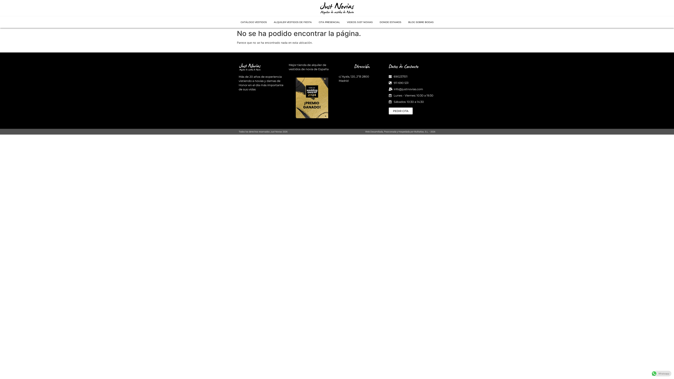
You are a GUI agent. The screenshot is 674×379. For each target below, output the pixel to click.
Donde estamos (390, 22)
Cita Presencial (329, 22)
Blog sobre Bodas (421, 22)
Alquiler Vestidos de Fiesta (293, 22)
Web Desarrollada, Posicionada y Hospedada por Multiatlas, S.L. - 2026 (400, 131)
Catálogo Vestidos (254, 22)
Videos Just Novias (360, 22)
